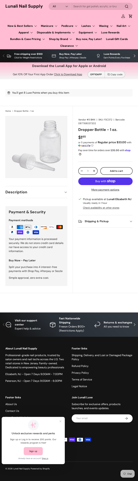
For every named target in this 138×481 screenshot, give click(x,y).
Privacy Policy (80, 373)
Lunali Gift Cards (117, 39)
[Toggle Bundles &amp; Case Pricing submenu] (44, 39)
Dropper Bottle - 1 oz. (24, 111)
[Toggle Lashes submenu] (94, 26)
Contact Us (12, 411)
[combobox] (91, 6)
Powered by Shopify (40, 468)
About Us (11, 404)
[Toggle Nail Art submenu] (129, 26)
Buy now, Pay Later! (89, 39)
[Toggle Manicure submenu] (56, 26)
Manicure (47, 26)
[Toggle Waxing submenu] (111, 26)
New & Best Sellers (20, 26)
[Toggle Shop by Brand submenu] (71, 39)
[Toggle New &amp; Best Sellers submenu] (35, 26)
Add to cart (116, 170)
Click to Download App (68, 74)
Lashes (86, 26)
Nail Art (121, 26)
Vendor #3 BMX (86, 119)
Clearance (67, 46)
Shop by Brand (58, 39)
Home (8, 111)
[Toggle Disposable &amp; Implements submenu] (73, 33)
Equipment (86, 32)
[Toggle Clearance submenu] (77, 46)
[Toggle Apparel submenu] (31, 33)
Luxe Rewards (110, 32)
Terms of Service (82, 379)
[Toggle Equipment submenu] (96, 33)
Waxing (104, 26)
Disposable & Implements (54, 32)
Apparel (24, 32)
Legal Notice (79, 386)
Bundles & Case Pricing (25, 39)
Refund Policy (80, 366)
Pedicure (67, 26)
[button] (130, 16)
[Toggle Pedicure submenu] (76, 26)
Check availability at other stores (101, 207)
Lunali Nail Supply (21, 468)
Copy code (117, 74)
